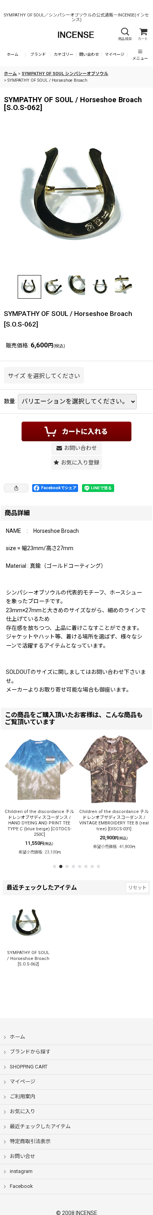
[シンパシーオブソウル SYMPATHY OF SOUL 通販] (76, 196)
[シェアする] (16, 488)
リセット (137, 887)
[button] (125, 34)
